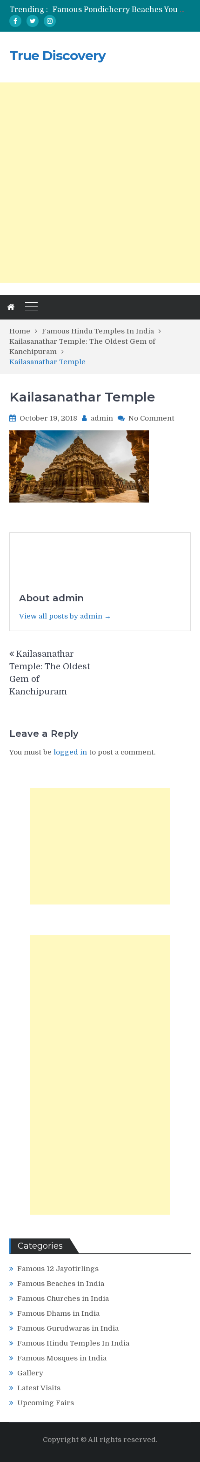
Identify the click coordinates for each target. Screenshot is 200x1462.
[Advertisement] (100, 182)
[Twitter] (33, 21)
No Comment (151, 418)
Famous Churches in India (63, 1298)
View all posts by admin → (65, 616)
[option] (122, 10)
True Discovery (57, 55)
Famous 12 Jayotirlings (58, 1269)
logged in (70, 752)
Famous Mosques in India (62, 1358)
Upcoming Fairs (45, 1403)
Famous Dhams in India (58, 1313)
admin (102, 418)
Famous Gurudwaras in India (68, 1328)
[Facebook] (15, 21)
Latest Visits (38, 1388)
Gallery (30, 1373)
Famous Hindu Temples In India (73, 1343)
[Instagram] (50, 21)
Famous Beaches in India (60, 1283)
